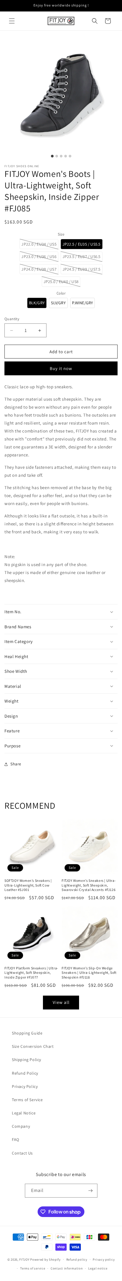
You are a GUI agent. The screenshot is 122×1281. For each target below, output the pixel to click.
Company (21, 1126)
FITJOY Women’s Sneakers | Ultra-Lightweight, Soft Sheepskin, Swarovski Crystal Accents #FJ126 (89, 885)
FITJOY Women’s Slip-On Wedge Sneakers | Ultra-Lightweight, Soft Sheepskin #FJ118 (89, 972)
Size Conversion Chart (33, 1046)
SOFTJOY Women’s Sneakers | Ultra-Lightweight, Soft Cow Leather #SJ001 (28, 885)
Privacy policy (104, 1259)
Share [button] (15, 764)
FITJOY (24, 1259)
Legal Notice (24, 1113)
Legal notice (97, 1268)
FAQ (15, 1139)
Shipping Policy (26, 1059)
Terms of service (32, 1268)
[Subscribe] (90, 1191)
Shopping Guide (27, 1033)
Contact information (67, 1268)
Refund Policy (25, 1073)
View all (61, 1002)
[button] (11, 20)
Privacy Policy (25, 1086)
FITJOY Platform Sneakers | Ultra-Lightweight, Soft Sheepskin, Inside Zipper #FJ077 (31, 972)
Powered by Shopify (45, 1259)
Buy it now (61, 368)
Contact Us (22, 1153)
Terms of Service (27, 1099)
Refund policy (76, 1259)
